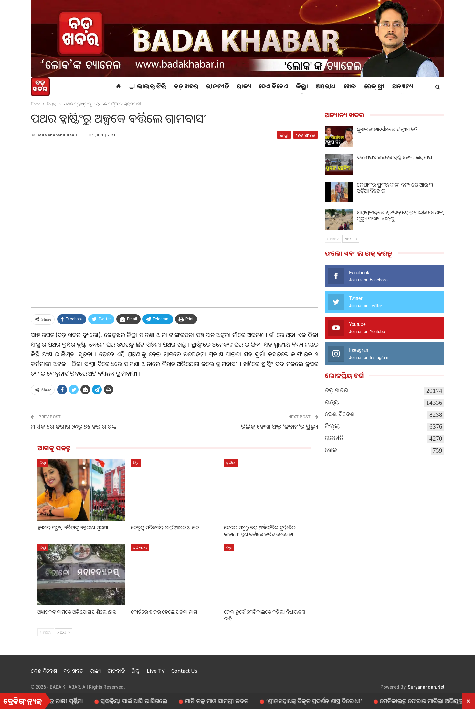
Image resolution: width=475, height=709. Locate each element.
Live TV (156, 670)
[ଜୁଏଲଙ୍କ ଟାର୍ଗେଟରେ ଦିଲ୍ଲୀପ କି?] (339, 136)
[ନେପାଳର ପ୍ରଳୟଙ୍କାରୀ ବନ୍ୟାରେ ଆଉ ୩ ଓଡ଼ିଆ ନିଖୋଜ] (339, 192)
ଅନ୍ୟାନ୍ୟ (402, 87)
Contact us (184, 670)
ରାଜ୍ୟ (244, 87)
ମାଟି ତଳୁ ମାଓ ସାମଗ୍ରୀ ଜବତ (195, 700)
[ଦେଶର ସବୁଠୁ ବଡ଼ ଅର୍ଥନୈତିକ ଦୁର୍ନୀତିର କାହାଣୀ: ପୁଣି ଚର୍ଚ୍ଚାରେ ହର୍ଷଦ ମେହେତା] (267, 490)
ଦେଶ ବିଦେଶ (273, 87)
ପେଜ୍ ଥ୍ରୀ (374, 87)
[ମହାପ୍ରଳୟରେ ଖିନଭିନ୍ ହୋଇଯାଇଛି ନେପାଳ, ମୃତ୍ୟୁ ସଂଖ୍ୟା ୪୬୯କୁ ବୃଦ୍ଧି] (339, 219)
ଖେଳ (349, 87)
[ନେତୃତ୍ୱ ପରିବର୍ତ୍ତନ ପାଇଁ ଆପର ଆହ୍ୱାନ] (174, 490)
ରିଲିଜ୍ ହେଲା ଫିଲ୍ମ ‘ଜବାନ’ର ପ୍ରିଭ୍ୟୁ (279, 426)
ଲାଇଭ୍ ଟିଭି (151, 87)
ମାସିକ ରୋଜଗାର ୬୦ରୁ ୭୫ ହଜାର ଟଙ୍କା (74, 426)
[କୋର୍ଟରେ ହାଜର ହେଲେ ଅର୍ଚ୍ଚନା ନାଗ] (174, 574)
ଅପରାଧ (326, 87)
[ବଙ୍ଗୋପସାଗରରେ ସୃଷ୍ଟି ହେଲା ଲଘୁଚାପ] (339, 164)
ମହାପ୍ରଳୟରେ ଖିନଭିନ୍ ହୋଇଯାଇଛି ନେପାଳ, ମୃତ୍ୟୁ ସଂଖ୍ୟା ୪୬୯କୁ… (400, 215)
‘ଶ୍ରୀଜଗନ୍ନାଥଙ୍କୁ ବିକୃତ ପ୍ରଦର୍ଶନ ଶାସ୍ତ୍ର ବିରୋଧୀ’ (293, 700)
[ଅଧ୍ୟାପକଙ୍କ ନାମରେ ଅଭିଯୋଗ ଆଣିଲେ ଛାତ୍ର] (81, 574)
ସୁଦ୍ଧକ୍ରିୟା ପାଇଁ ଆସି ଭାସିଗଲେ (112, 700)
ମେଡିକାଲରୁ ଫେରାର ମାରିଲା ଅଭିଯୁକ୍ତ (400, 700)
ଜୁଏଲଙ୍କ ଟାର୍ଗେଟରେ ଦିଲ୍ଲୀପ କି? (387, 129)
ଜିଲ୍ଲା (302, 87)
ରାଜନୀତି (217, 87)
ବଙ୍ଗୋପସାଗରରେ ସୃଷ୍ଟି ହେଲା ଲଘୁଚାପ (394, 157)
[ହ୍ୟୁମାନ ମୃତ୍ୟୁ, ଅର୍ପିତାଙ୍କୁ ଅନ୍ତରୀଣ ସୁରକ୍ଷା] (81, 490)
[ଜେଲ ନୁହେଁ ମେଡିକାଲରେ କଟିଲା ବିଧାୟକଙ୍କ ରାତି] (267, 574)
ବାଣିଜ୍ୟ (231, 462)
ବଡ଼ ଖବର (186, 87)
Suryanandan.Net (426, 687)
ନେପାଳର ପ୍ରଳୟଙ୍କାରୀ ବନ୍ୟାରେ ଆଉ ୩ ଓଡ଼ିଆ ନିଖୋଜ (395, 187)
